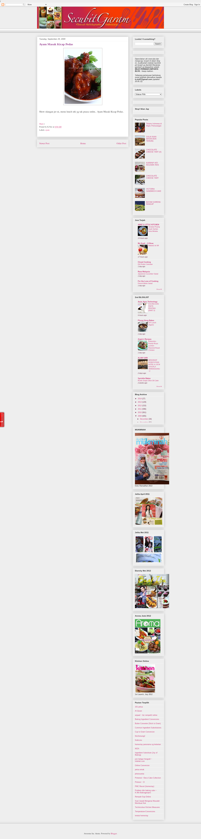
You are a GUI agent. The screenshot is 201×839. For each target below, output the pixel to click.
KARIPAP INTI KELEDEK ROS (152, 164)
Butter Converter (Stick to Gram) (148, 723)
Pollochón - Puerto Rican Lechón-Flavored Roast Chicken (154, 345)
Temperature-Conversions (145, 811)
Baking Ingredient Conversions (147, 719)
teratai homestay (141, 816)
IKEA (137, 749)
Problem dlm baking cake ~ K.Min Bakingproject (146, 791)
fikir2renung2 (140, 736)
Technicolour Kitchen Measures (147, 807)
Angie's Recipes (144, 339)
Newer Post (44, 143)
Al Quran (138, 711)
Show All (159, 289)
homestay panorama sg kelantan (148, 744)
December (144, 419)
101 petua (139, 707)
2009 (140, 416)
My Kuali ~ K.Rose (145, 243)
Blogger (114, 833)
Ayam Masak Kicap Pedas (56, 44)
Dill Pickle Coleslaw (145, 264)
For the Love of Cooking (148, 281)
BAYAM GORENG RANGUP (153, 203)
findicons (138, 740)
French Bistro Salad (145, 283)
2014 (140, 399)
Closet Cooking (144, 262)
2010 (140, 412)
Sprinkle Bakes (144, 378)
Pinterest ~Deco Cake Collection (148, 778)
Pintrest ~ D (140, 782)
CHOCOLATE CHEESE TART (152, 177)
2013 (140, 402)
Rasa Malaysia (144, 272)
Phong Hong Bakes (146, 320)
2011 (140, 409)
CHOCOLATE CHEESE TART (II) (153, 151)
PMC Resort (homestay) (144, 786)
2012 (140, 406)
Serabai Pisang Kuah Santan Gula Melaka (154, 229)
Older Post (121, 143)
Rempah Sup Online (143, 797)
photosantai (139, 774)
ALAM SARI (143, 358)
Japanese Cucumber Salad (148, 274)
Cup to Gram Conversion (145, 732)
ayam (47, 130)
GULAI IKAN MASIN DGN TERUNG (151, 139)
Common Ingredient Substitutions (148, 728)
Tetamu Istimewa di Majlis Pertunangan (154, 125)
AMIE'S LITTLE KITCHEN (148, 225)
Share (41, 123)
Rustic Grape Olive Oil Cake (148, 381)
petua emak (139, 769)
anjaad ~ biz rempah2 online (146, 715)
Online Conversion (142, 765)
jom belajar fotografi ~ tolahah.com (143, 760)
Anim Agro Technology (147, 302)
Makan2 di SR (153, 246)
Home (83, 143)
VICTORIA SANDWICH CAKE (153, 190)
